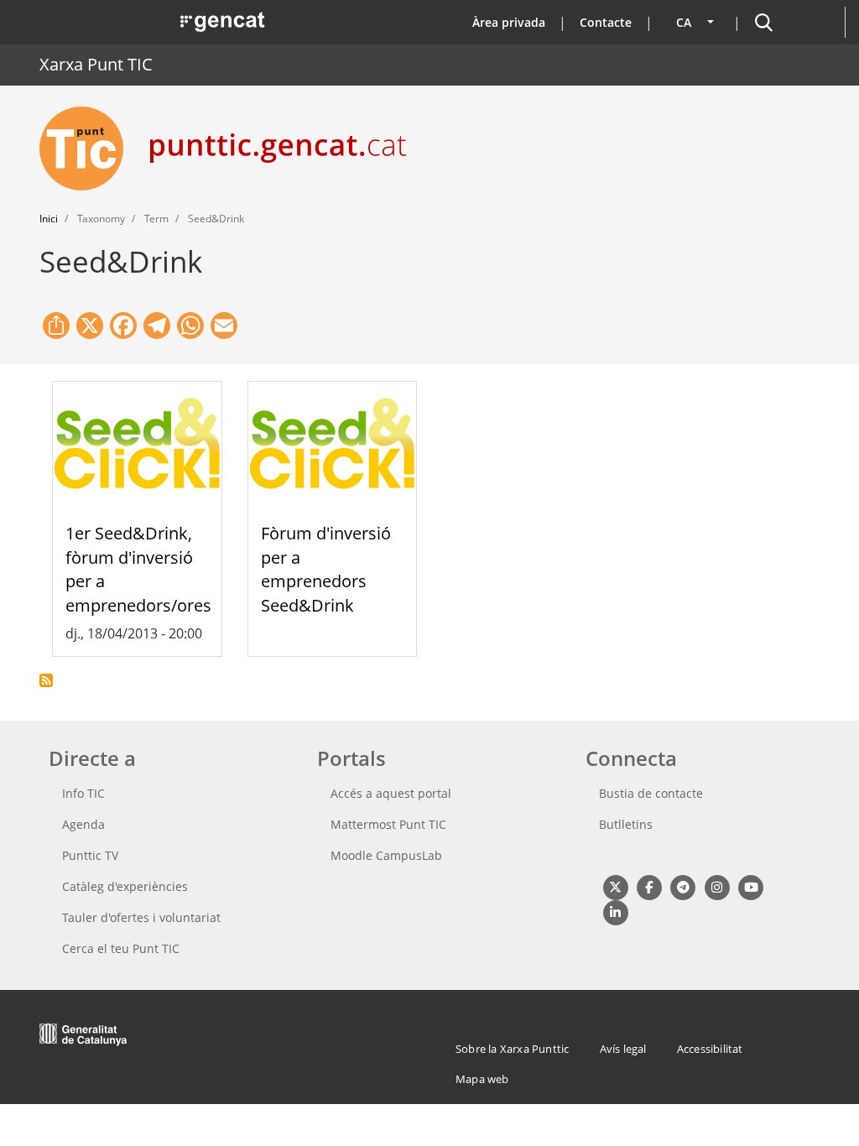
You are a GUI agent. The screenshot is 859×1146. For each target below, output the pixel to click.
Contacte (606, 22)
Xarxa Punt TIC (96, 64)
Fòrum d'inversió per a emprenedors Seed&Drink (326, 569)
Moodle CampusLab (386, 855)
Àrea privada (508, 22)
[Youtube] (751, 886)
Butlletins (626, 824)
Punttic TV (90, 855)
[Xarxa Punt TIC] (88, 148)
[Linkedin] (615, 911)
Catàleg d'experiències (125, 886)
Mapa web (482, 1078)
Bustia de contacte (651, 793)
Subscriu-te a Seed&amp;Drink (46, 680)
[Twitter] (615, 886)
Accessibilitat (710, 1048)
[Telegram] (683, 886)
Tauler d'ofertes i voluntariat (141, 917)
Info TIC (83, 793)
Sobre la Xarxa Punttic (512, 1048)
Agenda (83, 824)
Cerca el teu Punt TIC (121, 948)
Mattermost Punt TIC (388, 824)
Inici (48, 218)
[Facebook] (648, 886)
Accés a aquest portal (391, 793)
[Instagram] (716, 886)
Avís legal (623, 1048)
